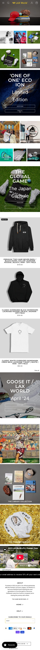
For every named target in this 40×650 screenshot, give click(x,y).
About (20, 583)
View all (20, 110)
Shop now (20, 106)
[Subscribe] (33, 621)
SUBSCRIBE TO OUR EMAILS (20, 617)
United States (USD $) (18, 643)
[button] (3, 2)
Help (19, 611)
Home (18, 604)
